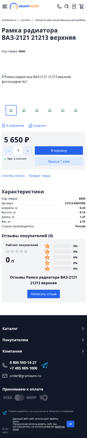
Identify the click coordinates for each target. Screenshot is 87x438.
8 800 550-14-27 (23, 362)
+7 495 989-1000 (23, 368)
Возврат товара (40, 176)
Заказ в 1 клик (59, 161)
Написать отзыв (43, 294)
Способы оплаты (13, 176)
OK (70, 424)
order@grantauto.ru (25, 376)
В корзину (59, 150)
